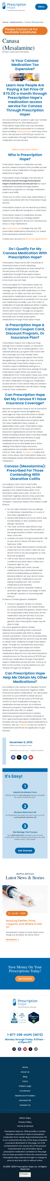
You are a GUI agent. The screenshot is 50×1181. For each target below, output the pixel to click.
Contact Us (25, 1105)
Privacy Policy (25, 1122)
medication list (13, 228)
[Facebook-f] (19, 1049)
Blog (25, 1076)
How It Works (31, 149)
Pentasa (27, 131)
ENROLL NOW (18, 149)
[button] (13, 757)
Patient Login (25, 1086)
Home (5, 22)
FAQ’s (25, 1081)
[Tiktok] (36, 1049)
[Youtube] (25, 1049)
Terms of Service (25, 1126)
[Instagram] (14, 1049)
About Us (25, 1072)
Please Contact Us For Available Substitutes (21, 30)
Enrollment (25, 1090)
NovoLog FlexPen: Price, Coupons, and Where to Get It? (24, 924)
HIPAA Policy (25, 1118)
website (23, 724)
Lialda (19, 131)
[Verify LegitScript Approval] (33, 1022)
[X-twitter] (30, 1049)
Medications (16, 22)
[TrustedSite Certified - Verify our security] (25, 1176)
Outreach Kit (25, 1100)
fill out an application (35, 239)
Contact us (28, 452)
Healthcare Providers (25, 1095)
